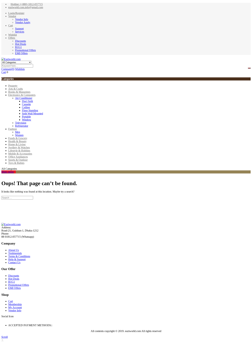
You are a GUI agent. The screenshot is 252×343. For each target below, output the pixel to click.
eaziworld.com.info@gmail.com (25, 7)
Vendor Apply (22, 22)
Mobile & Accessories (20, 153)
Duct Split (27, 101)
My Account (15, 307)
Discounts (20, 40)
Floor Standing (30, 110)
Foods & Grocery (17, 138)
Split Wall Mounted (32, 113)
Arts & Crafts (15, 88)
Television (20, 122)
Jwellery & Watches (19, 147)
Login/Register (16, 13)
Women (19, 135)
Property (12, 85)
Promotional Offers (25, 50)
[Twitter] (4, 319)
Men (17, 132)
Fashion (12, 128)
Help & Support (17, 259)
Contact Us (14, 262)
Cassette (26, 104)
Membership (15, 304)
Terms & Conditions (19, 256)
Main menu (7, 171)
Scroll (4, 336)
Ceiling (26, 107)
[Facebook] (2, 319)
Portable (26, 116)
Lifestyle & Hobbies (19, 150)
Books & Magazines (19, 91)
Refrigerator (21, 125)
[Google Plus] (11, 319)
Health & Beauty (17, 141)
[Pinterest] (15, 319)
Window (26, 119)
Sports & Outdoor (18, 159)
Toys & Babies (16, 162)
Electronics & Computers (21, 95)
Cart (10, 25)
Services (19, 31)
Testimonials (15, 253)
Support (19, 28)
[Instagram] (17, 319)
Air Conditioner (23, 98)
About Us (13, 250)
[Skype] (6, 319)
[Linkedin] (9, 319)
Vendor (12, 16)
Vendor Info (21, 19)
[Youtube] (13, 319)
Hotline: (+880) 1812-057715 (27, 4)
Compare (7, 69)
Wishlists (20, 69)
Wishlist (12, 34)
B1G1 (18, 47)
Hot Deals (20, 44)
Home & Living (17, 144)
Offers (11, 37)
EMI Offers (21, 53)
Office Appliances (18, 156)
